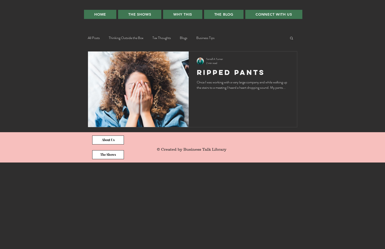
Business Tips (205, 37)
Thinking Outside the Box (126, 37)
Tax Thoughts (161, 37)
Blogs (183, 37)
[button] (291, 38)
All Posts (94, 37)
